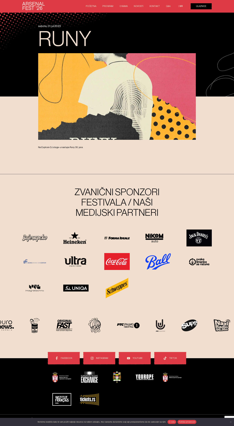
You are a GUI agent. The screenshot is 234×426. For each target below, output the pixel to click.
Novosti (138, 6)
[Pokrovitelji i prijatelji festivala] (61, 377)
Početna (91, 6)
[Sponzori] (35, 238)
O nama (124, 6)
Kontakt (155, 6)
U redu (172, 422)
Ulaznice (201, 6)
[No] (230, 422)
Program (108, 6)
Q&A (168, 6)
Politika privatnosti (187, 422)
